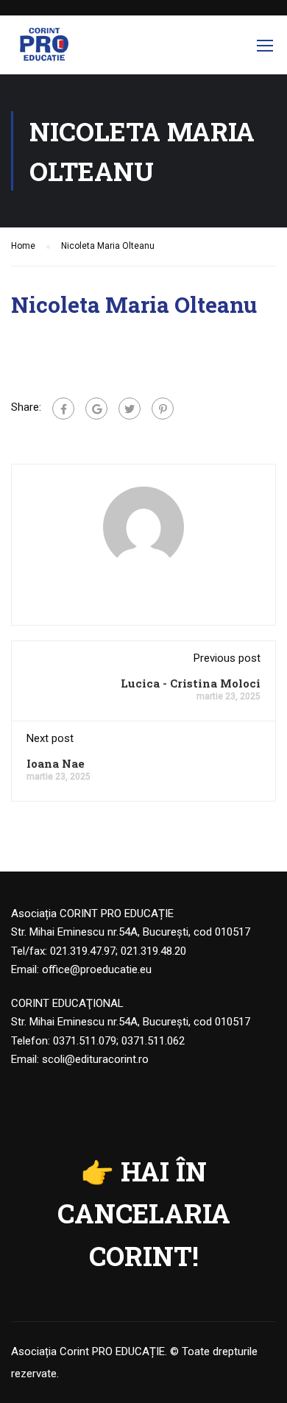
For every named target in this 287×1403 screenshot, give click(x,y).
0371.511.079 (84, 1040)
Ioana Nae (55, 763)
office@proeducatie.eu (97, 969)
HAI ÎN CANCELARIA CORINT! (143, 1213)
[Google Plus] (96, 408)
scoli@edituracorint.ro (95, 1059)
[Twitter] (129, 408)
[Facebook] (63, 408)
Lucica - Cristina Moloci (191, 683)
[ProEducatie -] (44, 48)
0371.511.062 (153, 1040)
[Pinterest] (163, 408)
